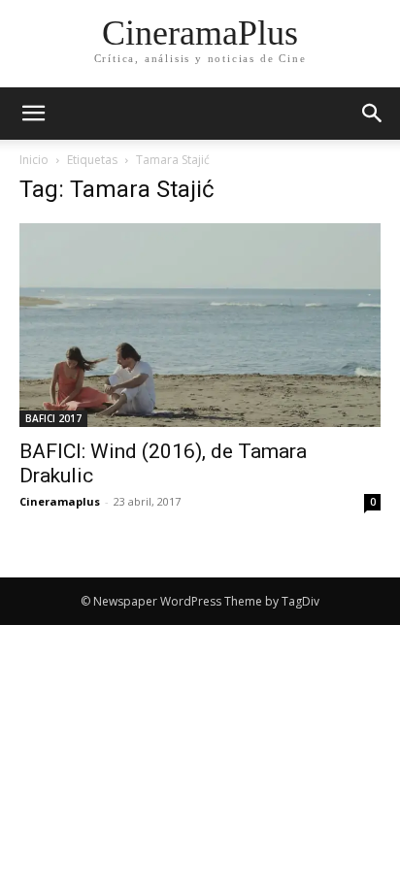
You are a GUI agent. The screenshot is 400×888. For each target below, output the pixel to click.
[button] (373, 113)
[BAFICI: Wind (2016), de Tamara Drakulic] (200, 325)
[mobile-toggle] (33, 113)
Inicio (34, 159)
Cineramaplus (59, 501)
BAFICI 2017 (53, 418)
